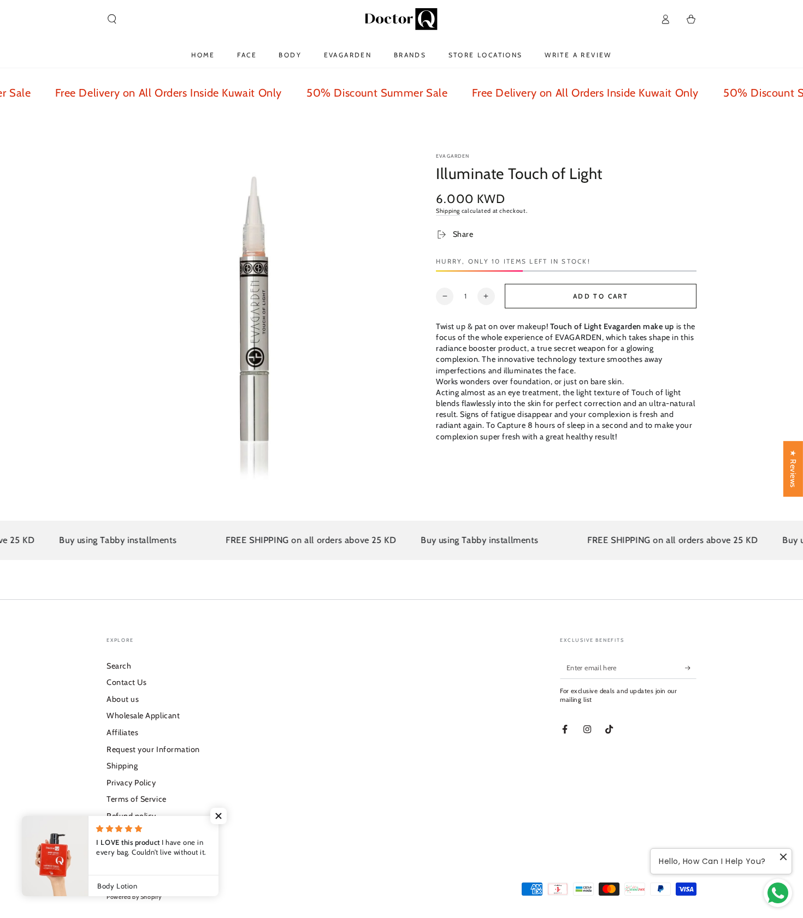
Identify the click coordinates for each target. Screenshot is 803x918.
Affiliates (122, 732)
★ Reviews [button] (793, 469)
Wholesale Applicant (143, 715)
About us (123, 699)
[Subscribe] (690, 668)
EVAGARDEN (453, 156)
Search (119, 666)
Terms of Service (137, 799)
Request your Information (153, 749)
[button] (112, 19)
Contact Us (126, 682)
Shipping (448, 210)
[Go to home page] (401, 19)
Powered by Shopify (134, 897)
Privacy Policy (131, 783)
